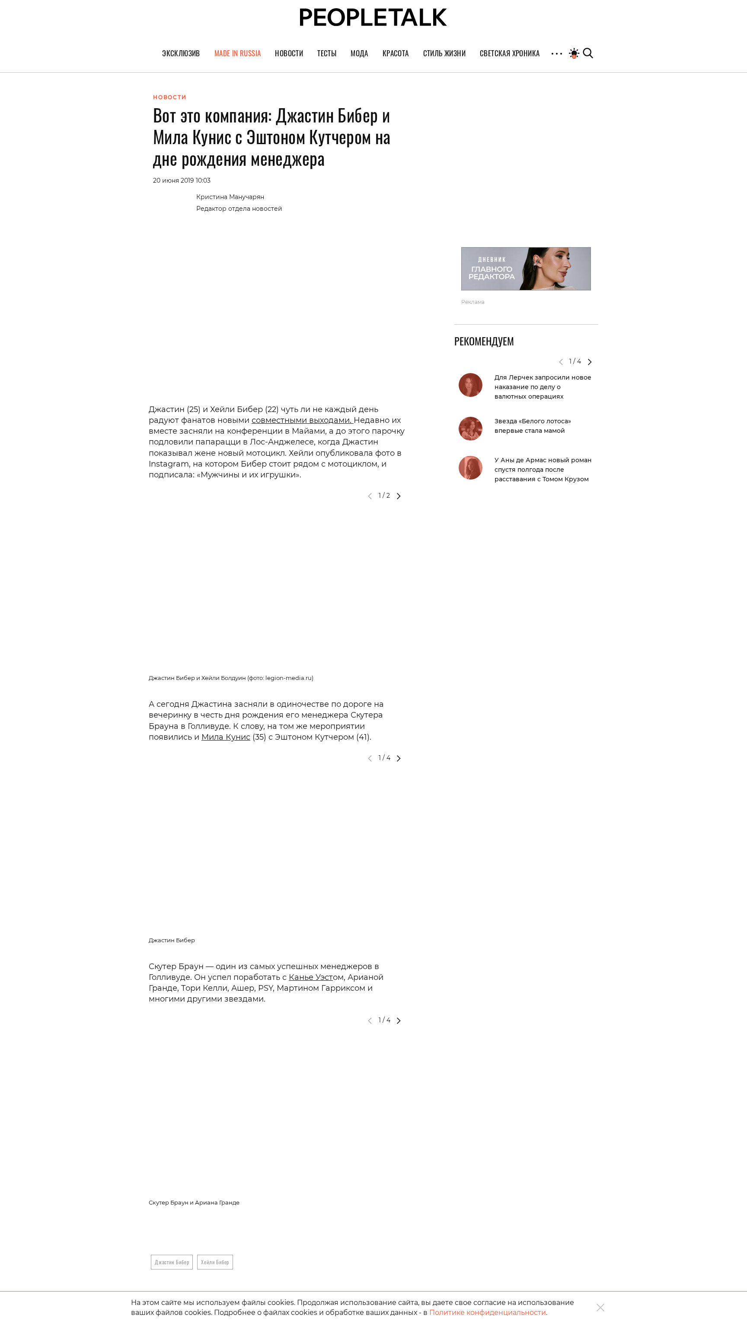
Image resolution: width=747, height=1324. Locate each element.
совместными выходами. (303, 420)
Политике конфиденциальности (487, 1312)
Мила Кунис (225, 737)
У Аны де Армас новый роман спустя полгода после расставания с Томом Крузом (543, 469)
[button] (398, 496)
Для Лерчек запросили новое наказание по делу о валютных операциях (543, 387)
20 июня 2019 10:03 (182, 180)
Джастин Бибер (172, 1262)
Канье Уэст (311, 977)
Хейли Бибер (215, 1262)
